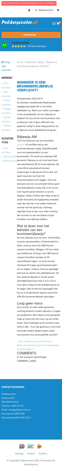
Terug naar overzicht (6, 66)
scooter (21, 144)
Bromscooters (11, 160)
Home (20, 62)
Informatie (31, 62)
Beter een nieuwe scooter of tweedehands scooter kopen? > (38, 347)
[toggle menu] (54, 23)
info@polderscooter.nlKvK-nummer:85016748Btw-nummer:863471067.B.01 (16, 413)
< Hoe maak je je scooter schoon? (34, 341)
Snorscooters (10, 156)
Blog (40, 62)
